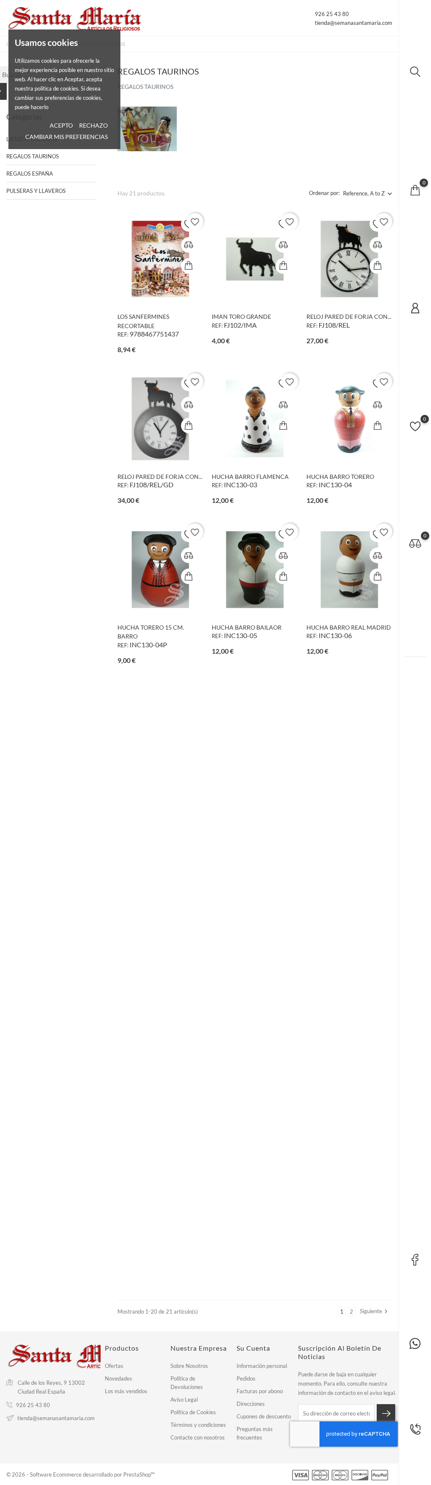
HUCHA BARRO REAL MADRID (348, 627)
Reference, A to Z (364, 193)
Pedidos (246, 1378)
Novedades (118, 1378)
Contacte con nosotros (197, 1437)
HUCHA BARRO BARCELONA (157, 787)
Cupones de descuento (264, 1416)
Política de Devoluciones (186, 1382)
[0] (415, 189)
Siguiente (375, 1311)
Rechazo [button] (93, 125)
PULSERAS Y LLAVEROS (36, 190)
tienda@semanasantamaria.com (353, 22)
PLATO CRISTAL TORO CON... (156, 1257)
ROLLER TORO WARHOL (339, 946)
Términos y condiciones (198, 1424)
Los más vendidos (126, 1391)
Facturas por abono (260, 1391)
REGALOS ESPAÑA (29, 173)
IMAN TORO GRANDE (241, 316)
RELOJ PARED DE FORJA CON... (348, 316)
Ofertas (114, 1365)
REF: (122, 334)
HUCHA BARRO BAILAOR (247, 627)
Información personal (262, 1365)
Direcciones (251, 1403)
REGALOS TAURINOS (32, 156)
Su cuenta (253, 1348)
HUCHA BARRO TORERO (340, 476)
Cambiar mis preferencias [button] (66, 136)
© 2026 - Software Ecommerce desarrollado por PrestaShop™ (80, 1474)
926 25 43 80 (332, 14)
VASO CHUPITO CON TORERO (253, 946)
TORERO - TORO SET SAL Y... (154, 946)
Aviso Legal (184, 1399)
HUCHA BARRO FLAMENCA (250, 476)
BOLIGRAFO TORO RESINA (153, 1097)
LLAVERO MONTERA (240, 1257)
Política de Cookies (193, 1412)
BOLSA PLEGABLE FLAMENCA (347, 1097)
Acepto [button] (61, 125)
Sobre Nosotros (189, 1365)
